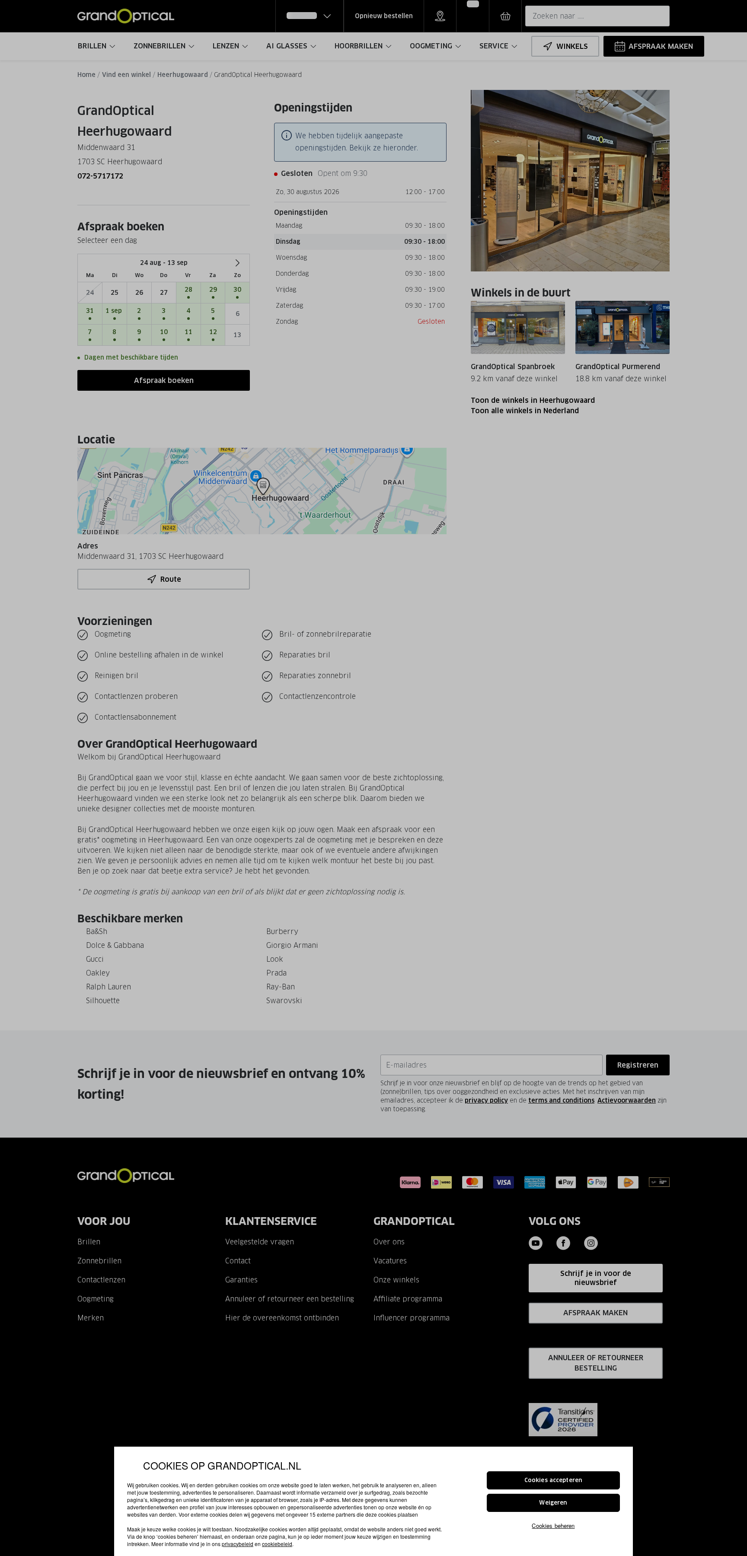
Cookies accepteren (553, 1480)
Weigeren (553, 1502)
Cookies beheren (553, 1525)
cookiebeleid (277, 1543)
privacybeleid (237, 1543)
